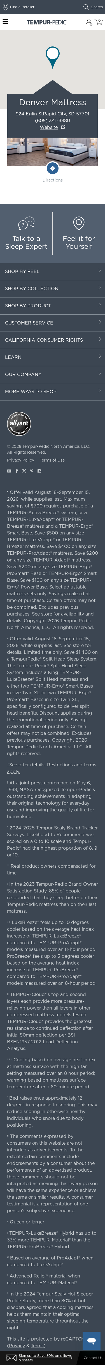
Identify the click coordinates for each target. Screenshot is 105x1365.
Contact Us (93, 1358)
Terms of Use (52, 460)
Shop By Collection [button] (32, 288)
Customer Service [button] (29, 323)
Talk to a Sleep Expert (26, 242)
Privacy (17, 1345)
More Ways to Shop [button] (31, 391)
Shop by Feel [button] (22, 271)
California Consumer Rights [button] (44, 340)
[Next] (71, 1358)
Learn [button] (13, 357)
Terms (37, 1345)
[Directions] (53, 168)
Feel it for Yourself (79, 242)
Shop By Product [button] (28, 305)
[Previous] (7, 1358)
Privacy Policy (20, 460)
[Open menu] (5, 22)
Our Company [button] (23, 374)
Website (49, 127)
